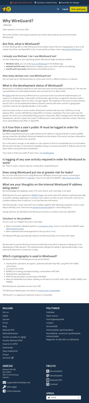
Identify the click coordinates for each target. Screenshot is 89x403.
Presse (6, 354)
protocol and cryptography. (49, 290)
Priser (5, 322)
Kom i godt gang (79, 9)
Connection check (46, 226)
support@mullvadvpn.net (18, 382)
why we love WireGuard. (72, 49)
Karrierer (7, 357)
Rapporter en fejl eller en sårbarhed (62, 339)
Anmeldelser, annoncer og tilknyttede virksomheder (63, 334)
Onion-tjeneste (14, 391)
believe (8, 95)
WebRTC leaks (37, 195)
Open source (52, 315)
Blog (5, 326)
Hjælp (5, 315)
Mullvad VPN (8, 330)
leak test (31, 178)
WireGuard (7, 25)
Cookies (49, 322)
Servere (6, 319)
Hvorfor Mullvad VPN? (13, 340)
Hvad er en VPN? (10, 344)
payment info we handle (42, 207)
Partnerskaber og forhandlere (59, 330)
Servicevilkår (52, 326)
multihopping (48, 153)
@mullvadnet (56, 371)
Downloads (8, 347)
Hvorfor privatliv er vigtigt (14, 337)
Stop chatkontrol (10, 351)
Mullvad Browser (10, 333)
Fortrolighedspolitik (55, 319)
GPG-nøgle (12, 387)
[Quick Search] (58, 9)
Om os (6, 312)
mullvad (54, 384)
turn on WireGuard (39, 64)
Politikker (50, 312)
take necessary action (15, 229)
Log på (65, 9)
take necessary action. (71, 178)
